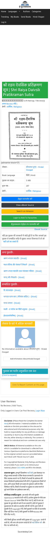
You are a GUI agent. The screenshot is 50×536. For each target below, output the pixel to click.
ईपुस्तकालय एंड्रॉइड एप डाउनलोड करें (25, 224)
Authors (26, 11)
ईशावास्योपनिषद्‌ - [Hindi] (13, 315)
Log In (3, 22)
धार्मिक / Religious (14, 106)
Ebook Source (41, 229)
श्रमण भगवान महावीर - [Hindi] (15, 258)
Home (3, 11)
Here (6, 423)
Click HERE (21, 467)
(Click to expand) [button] (9, 375)
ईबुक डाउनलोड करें (25, 199)
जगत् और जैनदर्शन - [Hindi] (14, 277)
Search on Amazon (25, 211)
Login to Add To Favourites (25, 218)
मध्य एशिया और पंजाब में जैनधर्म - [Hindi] (19, 264)
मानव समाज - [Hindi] (12, 303)
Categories (36, 11)
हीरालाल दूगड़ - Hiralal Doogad (35, 169)
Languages (12, 11)
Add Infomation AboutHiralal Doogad (25, 358)
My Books (15, 17)
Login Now (40, 410)
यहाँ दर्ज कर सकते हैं (10, 241)
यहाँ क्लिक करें (37, 522)
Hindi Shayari (38, 17)
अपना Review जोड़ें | (9, 104)
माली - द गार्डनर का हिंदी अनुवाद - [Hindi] (19, 309)
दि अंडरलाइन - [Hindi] (12, 290)
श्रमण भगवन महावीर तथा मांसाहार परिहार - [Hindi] (23, 271)
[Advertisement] (25, 51)
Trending (5, 17)
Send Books (26, 17)
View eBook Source (25, 205)
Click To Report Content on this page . (28, 385)
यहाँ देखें (30, 473)
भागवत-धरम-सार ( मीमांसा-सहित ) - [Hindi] (20, 296)
